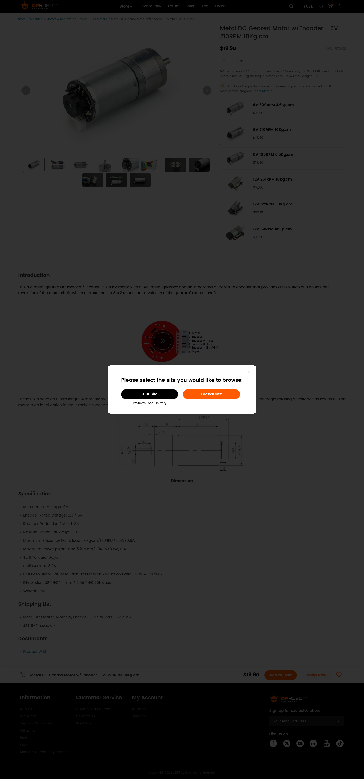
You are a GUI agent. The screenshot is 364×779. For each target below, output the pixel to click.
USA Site (150, 394)
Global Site (211, 394)
